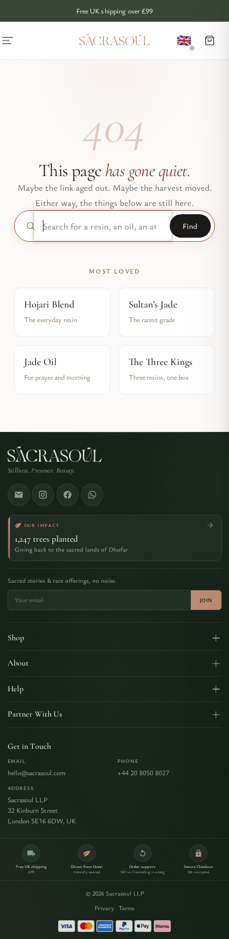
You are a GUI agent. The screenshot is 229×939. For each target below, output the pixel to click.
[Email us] (19, 495)
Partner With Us (35, 714)
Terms (126, 908)
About (18, 663)
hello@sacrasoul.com (36, 772)
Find (190, 226)
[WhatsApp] (92, 495)
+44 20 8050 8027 (143, 772)
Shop (16, 638)
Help (16, 689)
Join (206, 600)
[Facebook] (67, 495)
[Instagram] (43, 495)
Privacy (104, 908)
